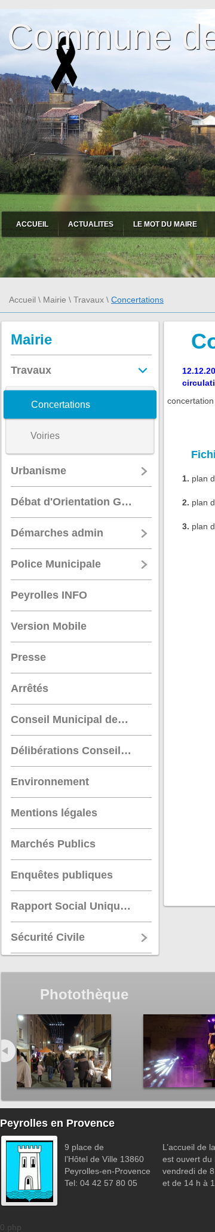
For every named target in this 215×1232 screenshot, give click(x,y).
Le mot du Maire (165, 224)
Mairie (54, 299)
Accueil (32, 224)
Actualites (90, 224)
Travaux (88, 299)
